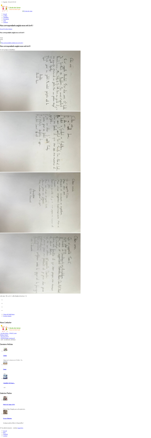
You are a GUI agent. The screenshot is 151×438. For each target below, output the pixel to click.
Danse (4, 369)
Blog (4, 432)
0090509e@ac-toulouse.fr (8, 338)
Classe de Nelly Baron (8, 314)
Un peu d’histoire (7, 418)
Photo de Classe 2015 (9, 404)
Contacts (5, 22)
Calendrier (5, 17)
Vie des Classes (8, 29)
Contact (5, 436)
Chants (5, 356)
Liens (4, 21)
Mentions (5, 434)
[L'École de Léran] (16, 11)
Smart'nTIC (20, 428)
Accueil (5, 14)
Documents (6, 19)
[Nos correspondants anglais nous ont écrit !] (11, 43)
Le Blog (5, 16)
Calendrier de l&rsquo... (9, 383)
